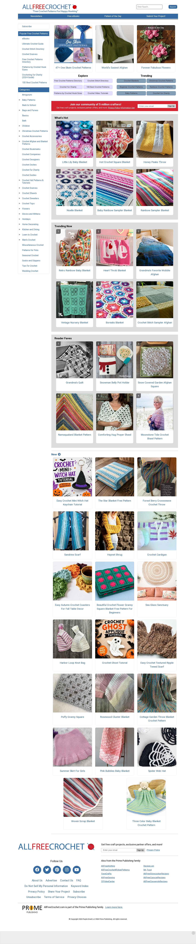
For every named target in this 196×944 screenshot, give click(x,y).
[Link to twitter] (47, 870)
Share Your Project (59, 891)
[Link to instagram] (67, 870)
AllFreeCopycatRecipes (154, 877)
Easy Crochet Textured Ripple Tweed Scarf (156, 664)
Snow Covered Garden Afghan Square (155, 384)
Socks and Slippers (31, 260)
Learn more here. (114, 907)
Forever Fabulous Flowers (156, 67)
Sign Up (171, 106)
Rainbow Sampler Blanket (155, 210)
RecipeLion (148, 866)
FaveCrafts (106, 873)
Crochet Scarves (29, 54)
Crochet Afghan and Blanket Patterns (35, 142)
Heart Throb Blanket (114, 270)
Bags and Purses (30, 110)
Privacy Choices (76, 897)
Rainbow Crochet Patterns (161, 87)
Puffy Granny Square (72, 716)
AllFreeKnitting (108, 866)
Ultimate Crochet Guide (32, 44)
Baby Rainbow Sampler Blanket (114, 210)
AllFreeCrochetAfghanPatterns (115, 870)
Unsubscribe (33, 897)
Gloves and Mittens (31, 214)
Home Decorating (30, 224)
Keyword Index (79, 886)
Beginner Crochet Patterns (131, 87)
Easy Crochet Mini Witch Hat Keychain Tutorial (72, 502)
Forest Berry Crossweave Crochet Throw (157, 502)
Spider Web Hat (157, 770)
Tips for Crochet (29, 266)
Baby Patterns (28, 100)
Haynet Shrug (114, 554)
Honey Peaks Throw (154, 162)
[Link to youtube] (77, 870)
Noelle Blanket (75, 210)
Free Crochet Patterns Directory (32, 60)
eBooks (25, 38)
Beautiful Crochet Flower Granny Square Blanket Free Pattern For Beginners (115, 608)
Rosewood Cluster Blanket (114, 716)
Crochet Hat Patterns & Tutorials (32, 181)
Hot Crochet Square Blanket (114, 162)
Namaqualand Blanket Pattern (74, 434)
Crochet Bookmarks (31, 149)
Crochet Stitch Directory (33, 49)
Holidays (26, 219)
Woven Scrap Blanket (83, 821)
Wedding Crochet (30, 271)
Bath (24, 120)
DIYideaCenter (108, 881)
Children (26, 126)
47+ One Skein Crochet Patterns (73, 67)
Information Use (128, 108)
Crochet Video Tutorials (98, 93)
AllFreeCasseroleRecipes (155, 881)
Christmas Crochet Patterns (35, 131)
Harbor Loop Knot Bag (72, 662)
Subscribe (27, 26)
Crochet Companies (31, 154)
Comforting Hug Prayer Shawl (114, 434)
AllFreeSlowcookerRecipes (156, 873)
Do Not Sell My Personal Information (46, 886)
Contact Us (66, 880)
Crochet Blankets (131, 81)
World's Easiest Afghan (115, 67)
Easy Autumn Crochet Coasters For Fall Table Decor (72, 606)
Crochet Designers (31, 159)
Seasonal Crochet (30, 255)
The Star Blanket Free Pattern (114, 500)
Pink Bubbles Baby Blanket (114, 770)
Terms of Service (54, 897)
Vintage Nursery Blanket (74, 322)
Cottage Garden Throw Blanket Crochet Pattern (157, 718)
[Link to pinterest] (57, 870)
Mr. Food (147, 870)
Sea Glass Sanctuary (156, 604)
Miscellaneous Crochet (33, 245)
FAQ (78, 880)
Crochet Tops (28, 203)
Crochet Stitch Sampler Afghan (155, 322)
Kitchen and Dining (30, 229)
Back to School (29, 105)
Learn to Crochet (29, 234)
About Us (37, 880)
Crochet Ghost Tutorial (114, 662)
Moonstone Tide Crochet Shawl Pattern (155, 436)
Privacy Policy (114, 108)
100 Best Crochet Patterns (34, 82)
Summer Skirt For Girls (72, 770)
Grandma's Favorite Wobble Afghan (154, 272)
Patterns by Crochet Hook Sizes (34, 68)
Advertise (51, 880)
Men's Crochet (28, 240)
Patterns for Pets (30, 250)
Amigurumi (27, 94)
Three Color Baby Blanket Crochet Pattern (146, 823)
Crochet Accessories (32, 136)
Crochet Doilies (29, 164)
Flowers (26, 208)
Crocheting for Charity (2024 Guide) (32, 76)
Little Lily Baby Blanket (74, 162)
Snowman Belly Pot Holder (114, 382)
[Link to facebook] (37, 870)
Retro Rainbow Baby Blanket (74, 270)
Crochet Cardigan (157, 554)
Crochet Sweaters (30, 198)
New (54, 454)
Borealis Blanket (115, 322)
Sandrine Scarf (72, 554)
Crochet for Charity (30, 170)
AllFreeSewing (108, 877)
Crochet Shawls (29, 193)
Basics (25, 115)
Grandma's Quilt (74, 382)
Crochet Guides (29, 175)
